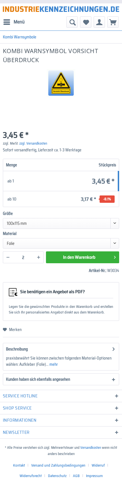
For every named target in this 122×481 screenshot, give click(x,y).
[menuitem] (14, 22)
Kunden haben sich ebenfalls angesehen (38, 379)
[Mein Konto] (99, 22)
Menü (19, 21)
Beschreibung (17, 349)
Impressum (94, 476)
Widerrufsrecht (31, 476)
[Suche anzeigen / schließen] (72, 22)
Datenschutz (57, 476)
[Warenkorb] (113, 22)
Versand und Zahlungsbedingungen (58, 465)
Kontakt (19, 465)
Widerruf (98, 465)
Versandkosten (90, 447)
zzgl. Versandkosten (33, 143)
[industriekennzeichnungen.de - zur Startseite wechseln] (61, 9)
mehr (53, 364)
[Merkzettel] (85, 22)
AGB (76, 476)
